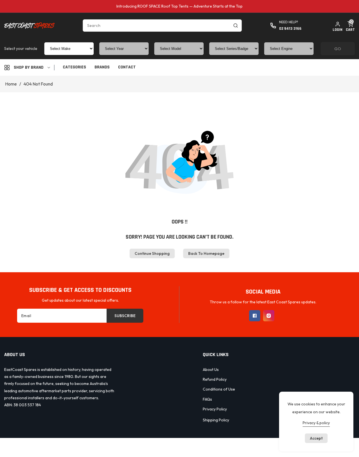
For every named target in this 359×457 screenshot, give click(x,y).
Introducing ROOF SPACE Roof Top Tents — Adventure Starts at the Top (179, 6)
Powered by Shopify (204, 447)
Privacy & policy (316, 422)
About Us (211, 369)
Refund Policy (215, 379)
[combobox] (162, 25)
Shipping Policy (216, 420)
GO (337, 48)
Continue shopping (152, 253)
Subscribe (124, 315)
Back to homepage (206, 253)
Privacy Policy (215, 409)
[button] (350, 25)
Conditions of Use (219, 389)
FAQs (207, 399)
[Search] (235, 25)
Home (11, 84)
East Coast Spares (167, 447)
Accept (316, 438)
